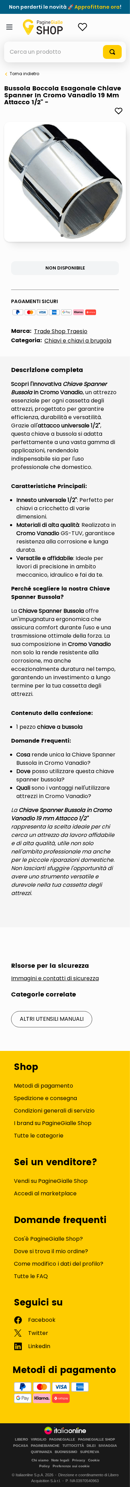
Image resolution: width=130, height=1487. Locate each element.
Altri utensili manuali (52, 1019)
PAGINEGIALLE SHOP (96, 1439)
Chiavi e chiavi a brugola (77, 341)
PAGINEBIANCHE (45, 1446)
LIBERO (21, 1439)
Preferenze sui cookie (71, 1466)
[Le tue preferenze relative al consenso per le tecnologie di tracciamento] (117, 1474)
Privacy (78, 1460)
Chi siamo (40, 1460)
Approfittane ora (97, 6)
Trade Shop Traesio (60, 331)
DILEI (91, 1446)
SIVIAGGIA (107, 1446)
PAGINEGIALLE (62, 1439)
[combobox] (65, 52)
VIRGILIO (38, 1439)
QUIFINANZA (41, 1452)
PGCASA (20, 1446)
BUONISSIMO (66, 1452)
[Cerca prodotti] (112, 52)
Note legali (60, 1460)
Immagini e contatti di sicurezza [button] (55, 978)
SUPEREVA (89, 1452)
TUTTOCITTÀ (73, 1446)
